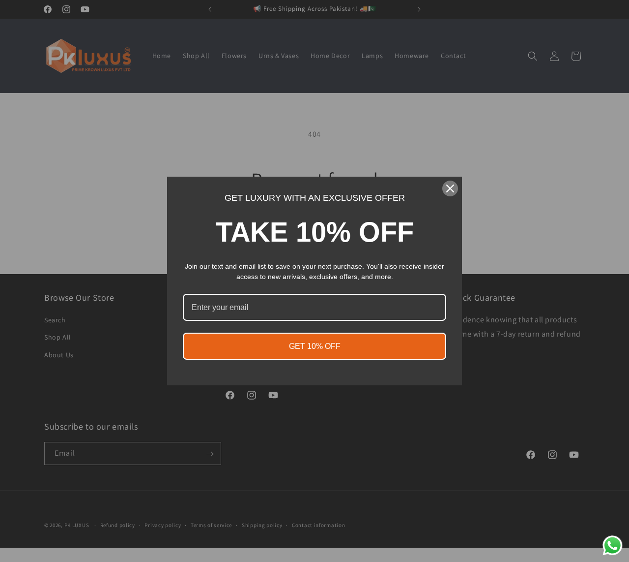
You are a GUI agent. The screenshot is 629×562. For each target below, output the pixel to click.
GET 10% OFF (315, 346)
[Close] (450, 188)
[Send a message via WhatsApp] (612, 545)
